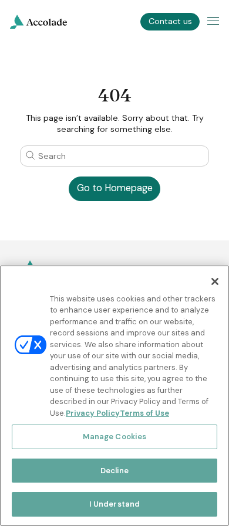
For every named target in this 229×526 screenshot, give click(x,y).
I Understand (114, 504)
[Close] (215, 281)
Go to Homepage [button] (115, 188)
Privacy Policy (93, 413)
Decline (114, 471)
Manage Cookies (115, 437)
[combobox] (115, 156)
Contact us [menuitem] (170, 21)
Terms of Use (144, 413)
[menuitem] (38, 22)
